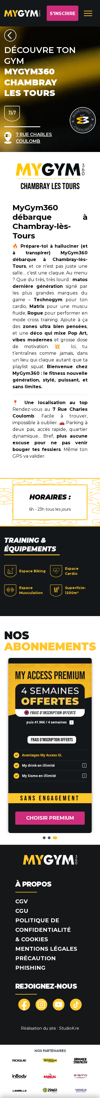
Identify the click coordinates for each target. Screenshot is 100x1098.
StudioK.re (69, 1028)
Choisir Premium (50, 818)
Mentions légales (46, 948)
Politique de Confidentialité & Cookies (43, 930)
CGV (21, 901)
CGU (21, 911)
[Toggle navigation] (88, 13)
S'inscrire (62, 13)
